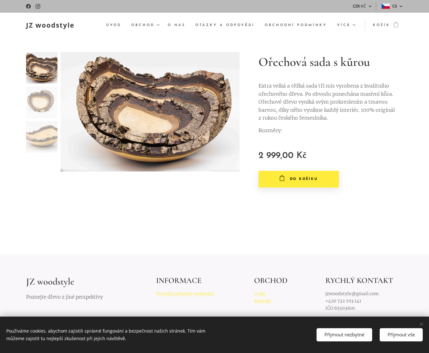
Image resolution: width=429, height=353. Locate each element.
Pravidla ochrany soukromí (185, 293)
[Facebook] (28, 6)
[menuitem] (115, 25)
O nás (260, 293)
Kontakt (262, 301)
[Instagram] (38, 6)
